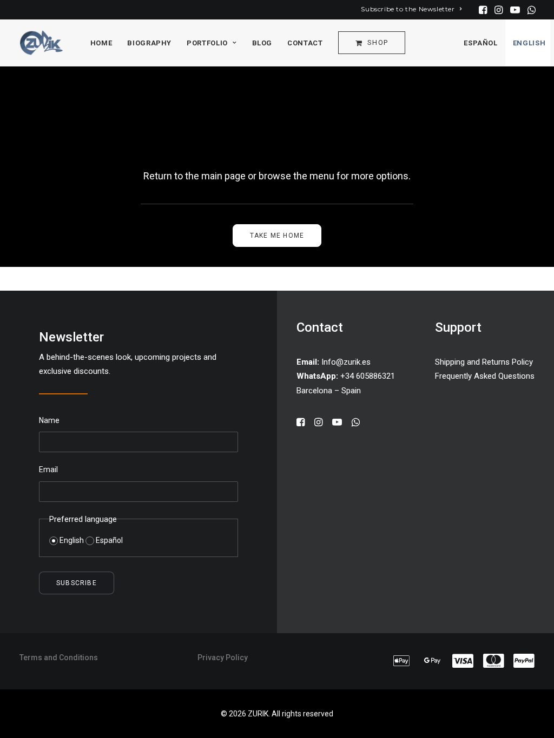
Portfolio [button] (207, 43)
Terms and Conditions (58, 657)
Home (101, 43)
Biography (149, 43)
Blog (262, 43)
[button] (483, 9)
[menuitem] (411, 9)
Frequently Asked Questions (485, 376)
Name (49, 420)
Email (48, 469)
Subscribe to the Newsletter (407, 9)
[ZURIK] (41, 42)
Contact (305, 43)
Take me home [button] (277, 235)
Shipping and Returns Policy (484, 362)
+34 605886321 (345, 376)
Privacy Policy (222, 657)
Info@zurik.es (346, 362)
